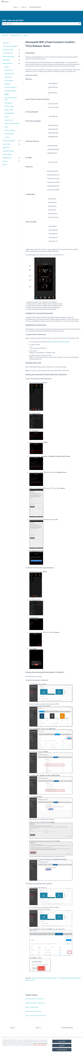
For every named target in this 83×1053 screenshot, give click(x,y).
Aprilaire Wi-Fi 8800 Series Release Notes (35, 1003)
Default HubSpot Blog (35, 7)
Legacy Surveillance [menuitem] (10, 130)
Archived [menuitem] (7, 137)
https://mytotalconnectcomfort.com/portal (59, 342)
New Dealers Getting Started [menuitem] (10, 46)
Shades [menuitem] (6, 127)
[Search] (79, 23)
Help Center (5, 35)
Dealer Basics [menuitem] (6, 60)
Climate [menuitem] (7, 94)
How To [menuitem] (5, 164)
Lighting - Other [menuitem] (9, 110)
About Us (15, 7)
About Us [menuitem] (12, 1027)
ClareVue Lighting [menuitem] (9, 106)
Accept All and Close (62, 1049)
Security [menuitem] (7, 116)
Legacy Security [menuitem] (9, 120)
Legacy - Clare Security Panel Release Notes (35, 1015)
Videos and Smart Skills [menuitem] (9, 140)
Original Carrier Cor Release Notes (33, 1011)
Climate (26, 35)
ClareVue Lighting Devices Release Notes (34, 998)
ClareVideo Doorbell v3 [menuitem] (11, 87)
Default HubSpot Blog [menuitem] (67, 1027)
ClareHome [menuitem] (7, 84)
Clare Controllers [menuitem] (9, 80)
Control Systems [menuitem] (9, 70)
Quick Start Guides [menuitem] (9, 73)
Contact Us (24, 7)
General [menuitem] (7, 67)
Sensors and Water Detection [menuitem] (12, 123)
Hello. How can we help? (13, 20)
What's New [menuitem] (6, 43)
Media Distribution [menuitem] (9, 113)
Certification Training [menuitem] (8, 151)
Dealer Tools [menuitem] (6, 147)
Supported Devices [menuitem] (7, 63)
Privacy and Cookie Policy (40, 1045)
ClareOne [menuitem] (5, 161)
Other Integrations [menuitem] (9, 134)
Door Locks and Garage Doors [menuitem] (11, 98)
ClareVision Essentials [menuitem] (8, 56)
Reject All (62, 1045)
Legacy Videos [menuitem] (7, 144)
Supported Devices (16, 35)
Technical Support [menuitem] (7, 154)
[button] (19, 49)
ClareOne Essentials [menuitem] (8, 53)
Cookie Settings (61, 1041)
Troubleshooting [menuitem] (7, 158)
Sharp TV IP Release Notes (31, 1007)
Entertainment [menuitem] (8, 103)
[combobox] (40, 23)
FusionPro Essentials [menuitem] (8, 49)
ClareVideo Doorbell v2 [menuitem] (11, 91)
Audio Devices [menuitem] (8, 77)
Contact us (76, 7)
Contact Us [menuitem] (38, 1027)
